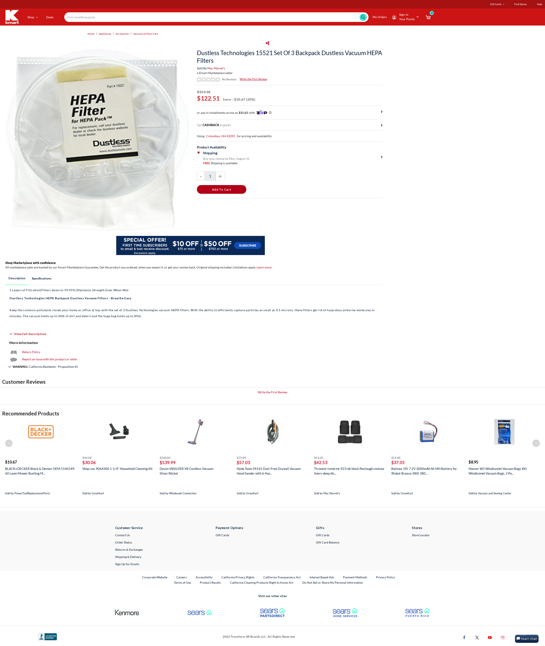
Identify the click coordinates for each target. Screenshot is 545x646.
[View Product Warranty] (13, 352)
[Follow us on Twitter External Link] (477, 637)
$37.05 (398, 462)
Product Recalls (210, 582)
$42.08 (87, 457)
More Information (23, 343)
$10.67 (11, 462)
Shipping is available (220, 163)
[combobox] (216, 17)
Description (17, 278)
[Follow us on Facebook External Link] (464, 637)
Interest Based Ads (322, 577)
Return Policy (31, 352)
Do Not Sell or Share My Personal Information (332, 582)
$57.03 (243, 462)
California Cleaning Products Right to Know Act (261, 582)
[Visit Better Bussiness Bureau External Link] (47, 636)
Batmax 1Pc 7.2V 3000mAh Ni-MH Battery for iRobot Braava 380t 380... (424, 471)
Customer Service (129, 528)
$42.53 (320, 462)
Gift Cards (222, 535)
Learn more (264, 267)
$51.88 (395, 457)
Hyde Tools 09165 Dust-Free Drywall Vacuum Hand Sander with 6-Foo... (269, 471)
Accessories (122, 33)
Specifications (42, 278)
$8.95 (473, 462)
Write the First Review (253, 79)
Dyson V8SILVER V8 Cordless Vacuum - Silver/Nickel (187, 471)
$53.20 (318, 457)
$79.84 (241, 457)
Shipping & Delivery (128, 557)
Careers (181, 577)
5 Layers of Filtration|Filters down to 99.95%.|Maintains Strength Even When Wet (69, 290)
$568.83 (165, 457)
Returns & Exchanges (129, 549)
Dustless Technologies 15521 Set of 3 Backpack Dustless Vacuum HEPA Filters (289, 56)
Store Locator (421, 535)
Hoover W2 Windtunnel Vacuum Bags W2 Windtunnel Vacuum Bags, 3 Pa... (498, 471)
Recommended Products (30, 413)
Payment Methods (355, 577)
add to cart (221, 189)
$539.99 (168, 462)
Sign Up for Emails (127, 564)
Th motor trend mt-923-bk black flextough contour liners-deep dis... (349, 471)
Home (90, 33)
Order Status (123, 542)
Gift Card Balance (327, 542)
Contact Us (122, 535)
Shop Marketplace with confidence (30, 263)
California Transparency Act (282, 577)
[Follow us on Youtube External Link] (490, 637)
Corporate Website (155, 577)
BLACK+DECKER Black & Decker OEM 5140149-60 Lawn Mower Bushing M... (40, 471)
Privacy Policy (385, 577)
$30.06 (89, 462)
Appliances (105, 33)
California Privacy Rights (237, 577)
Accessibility (204, 577)
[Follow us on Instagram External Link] (502, 637)
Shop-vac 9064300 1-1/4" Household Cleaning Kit (117, 469)
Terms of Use (182, 582)
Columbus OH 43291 (220, 136)
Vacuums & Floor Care (145, 33)
